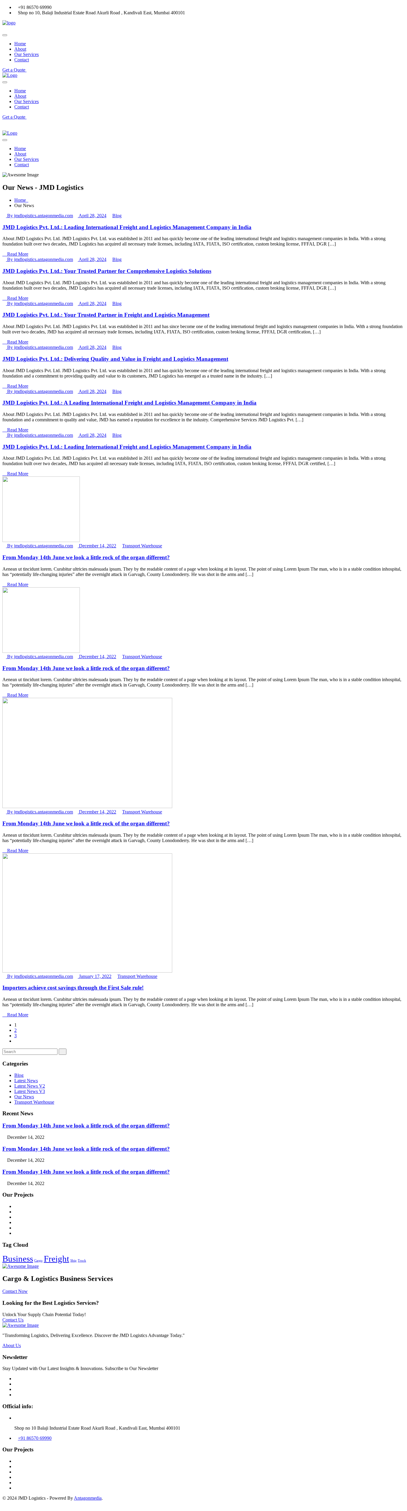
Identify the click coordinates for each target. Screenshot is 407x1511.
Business (17, 1258)
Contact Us (13, 1319)
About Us (11, 1345)
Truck (82, 1260)
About (20, 49)
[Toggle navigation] (4, 35)
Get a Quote (14, 69)
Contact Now (15, 1291)
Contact (21, 59)
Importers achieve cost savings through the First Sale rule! (73, 987)
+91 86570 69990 (35, 1438)
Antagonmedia (88, 1498)
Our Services (26, 54)
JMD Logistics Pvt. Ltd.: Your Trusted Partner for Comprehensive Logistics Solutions (106, 271)
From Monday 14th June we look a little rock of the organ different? (86, 557)
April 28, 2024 (92, 215)
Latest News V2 (29, 1085)
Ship (73, 1260)
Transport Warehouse (142, 545)
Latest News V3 (29, 1091)
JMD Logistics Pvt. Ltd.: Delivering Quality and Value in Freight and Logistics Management (115, 359)
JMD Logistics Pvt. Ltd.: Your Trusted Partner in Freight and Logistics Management (105, 315)
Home (20, 43)
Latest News (26, 1080)
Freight (56, 1258)
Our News (24, 1096)
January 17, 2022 (94, 976)
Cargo (38, 1260)
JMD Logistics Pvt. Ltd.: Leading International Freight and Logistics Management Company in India (126, 227)
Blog (117, 215)
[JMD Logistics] (8, 22)
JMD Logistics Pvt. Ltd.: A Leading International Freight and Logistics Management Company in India (129, 403)
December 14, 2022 (97, 545)
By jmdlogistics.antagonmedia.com (39, 215)
